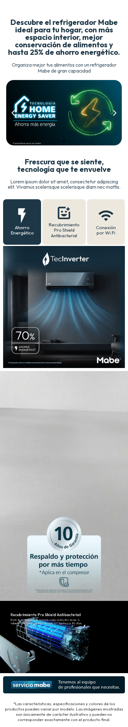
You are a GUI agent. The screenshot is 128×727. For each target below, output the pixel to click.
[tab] (22, 222)
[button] (13, 113)
